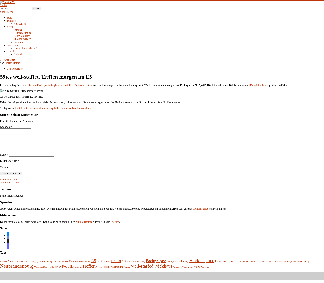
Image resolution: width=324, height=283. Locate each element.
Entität (18, 108)
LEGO (261, 261)
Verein (10, 26)
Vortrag (127, 267)
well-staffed (20, 23)
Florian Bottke (12, 62)
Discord (115, 221)
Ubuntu (99, 267)
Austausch (21, 261)
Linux (273, 261)
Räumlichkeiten (22, 35)
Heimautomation (226, 261)
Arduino (11, 261)
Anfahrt (18, 54)
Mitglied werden (22, 38)
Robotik (67, 266)
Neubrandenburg (44, 108)
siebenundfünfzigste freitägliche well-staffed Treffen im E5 (57, 85)
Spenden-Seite (200, 208)
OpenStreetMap (40, 267)
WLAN (197, 267)
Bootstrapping (45, 261)
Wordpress (205, 267)
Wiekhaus (86, 108)
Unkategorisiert (15, 68)
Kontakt (11, 51)
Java (252, 261)
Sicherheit (77, 267)
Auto (28, 261)
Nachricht (6, 126)
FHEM (177, 261)
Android (3, 261)
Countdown (63, 261)
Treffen (57, 108)
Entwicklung (139, 261)
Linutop (267, 261)
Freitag (184, 261)
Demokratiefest (76, 261)
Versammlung (116, 267)
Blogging (34, 261)
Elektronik (103, 261)
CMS (55, 261)
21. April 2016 (8, 59)
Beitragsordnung (22, 32)
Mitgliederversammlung (298, 261)
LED (256, 261)
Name (4, 154)
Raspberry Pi (54, 266)
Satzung (18, 29)
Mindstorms (281, 261)
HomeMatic (244, 261)
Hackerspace (28, 108)
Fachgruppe (156, 260)
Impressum (12, 45)
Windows (177, 267)
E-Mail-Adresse (9, 160)
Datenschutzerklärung (25, 48)
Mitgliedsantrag (84, 221)
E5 (93, 260)
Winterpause (188, 267)
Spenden (18, 42)
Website (4, 167)
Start (9, 17)
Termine (11, 20)
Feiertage (170, 261)
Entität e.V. (127, 261)
